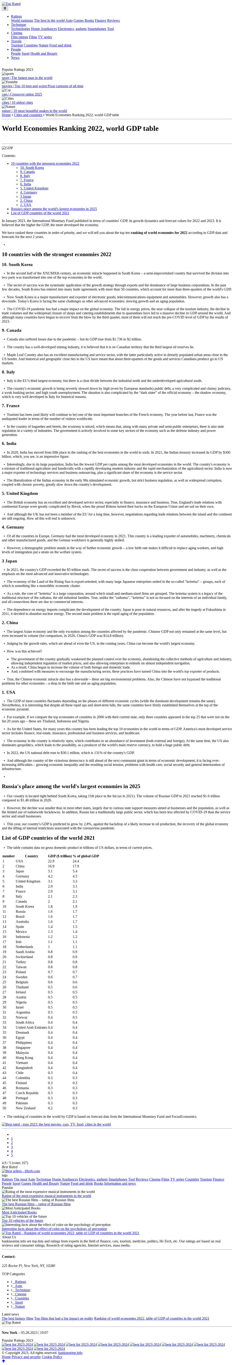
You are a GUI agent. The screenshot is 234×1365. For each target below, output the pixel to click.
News (15, 58)
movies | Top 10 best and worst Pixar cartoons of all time (42, 86)
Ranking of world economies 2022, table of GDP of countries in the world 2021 (151, 1318)
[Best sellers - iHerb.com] (21, 1171)
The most (20, 1179)
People (16, 49)
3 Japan (25, 196)
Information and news (120, 1183)
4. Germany (28, 192)
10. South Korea (32, 168)
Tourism (17, 45)
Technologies (20, 29)
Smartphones (97, 29)
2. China (26, 201)
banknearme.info (70, 1353)
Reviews (113, 20)
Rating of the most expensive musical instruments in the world (46, 1196)
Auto (69, 20)
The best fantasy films (17, 1318)
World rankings (22, 20)
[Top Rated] (11, 4)
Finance (100, 20)
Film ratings (19, 37)
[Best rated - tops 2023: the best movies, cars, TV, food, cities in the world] (56, 1124)
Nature (43, 45)
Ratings (16, 16)
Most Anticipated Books (19, 1212)
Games (79, 20)
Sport (25, 53)
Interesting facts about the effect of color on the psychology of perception (54, 1229)
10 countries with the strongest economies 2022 (45, 163)
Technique (18, 25)
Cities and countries (28, 115)
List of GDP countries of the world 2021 (40, 213)
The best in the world (49, 20)
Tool (110, 29)
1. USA (25, 205)
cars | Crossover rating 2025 (22, 94)
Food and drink (60, 45)
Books (89, 20)
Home (6, 115)
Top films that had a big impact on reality (63, 1318)
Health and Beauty (43, 53)
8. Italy (25, 176)
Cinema (16, 33)
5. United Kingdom (34, 188)
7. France (27, 180)
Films (33, 37)
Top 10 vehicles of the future (22, 1220)
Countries (31, 45)
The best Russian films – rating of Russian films (36, 1204)
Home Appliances (44, 29)
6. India (25, 184)
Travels (16, 41)
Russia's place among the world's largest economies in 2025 (54, 209)
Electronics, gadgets (72, 29)
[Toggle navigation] (5, 8)
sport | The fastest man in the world (27, 78)
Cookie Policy (52, 1357)
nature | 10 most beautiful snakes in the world (34, 111)
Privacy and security (26, 1357)
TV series (45, 37)
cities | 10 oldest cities (17, 102)
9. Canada (27, 172)
